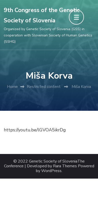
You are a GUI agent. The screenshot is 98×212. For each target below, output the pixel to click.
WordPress (51, 171)
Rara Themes (65, 166)
